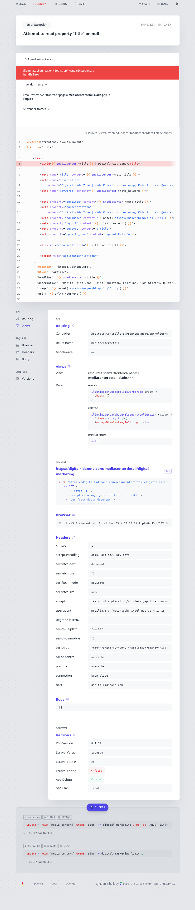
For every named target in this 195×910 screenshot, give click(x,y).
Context (21, 371)
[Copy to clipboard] (167, 333)
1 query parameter (39, 833)
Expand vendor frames (40, 59)
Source (38, 883)
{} (124, 395)
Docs (54, 883)
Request (21, 338)
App (18, 312)
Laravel (70, 883)
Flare (126, 883)
